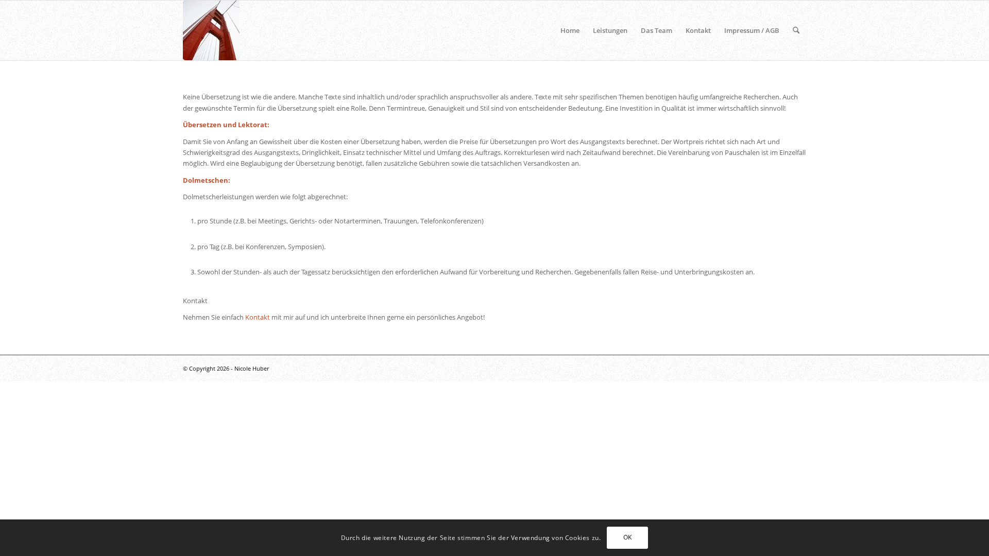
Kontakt (257, 317)
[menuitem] (570, 30)
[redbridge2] (211, 30)
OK (627, 537)
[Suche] (796, 30)
